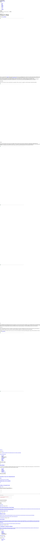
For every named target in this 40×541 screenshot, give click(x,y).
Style (2, 451)
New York (9, 452)
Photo (0, 486)
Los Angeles (3, 452)
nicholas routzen (12, 452)
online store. (3, 331)
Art (0, 482)
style (14, 452)
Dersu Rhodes (4, 16)
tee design (16, 452)
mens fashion (5, 452)
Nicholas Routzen (14, 77)
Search (1, 11)
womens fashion (19, 452)
